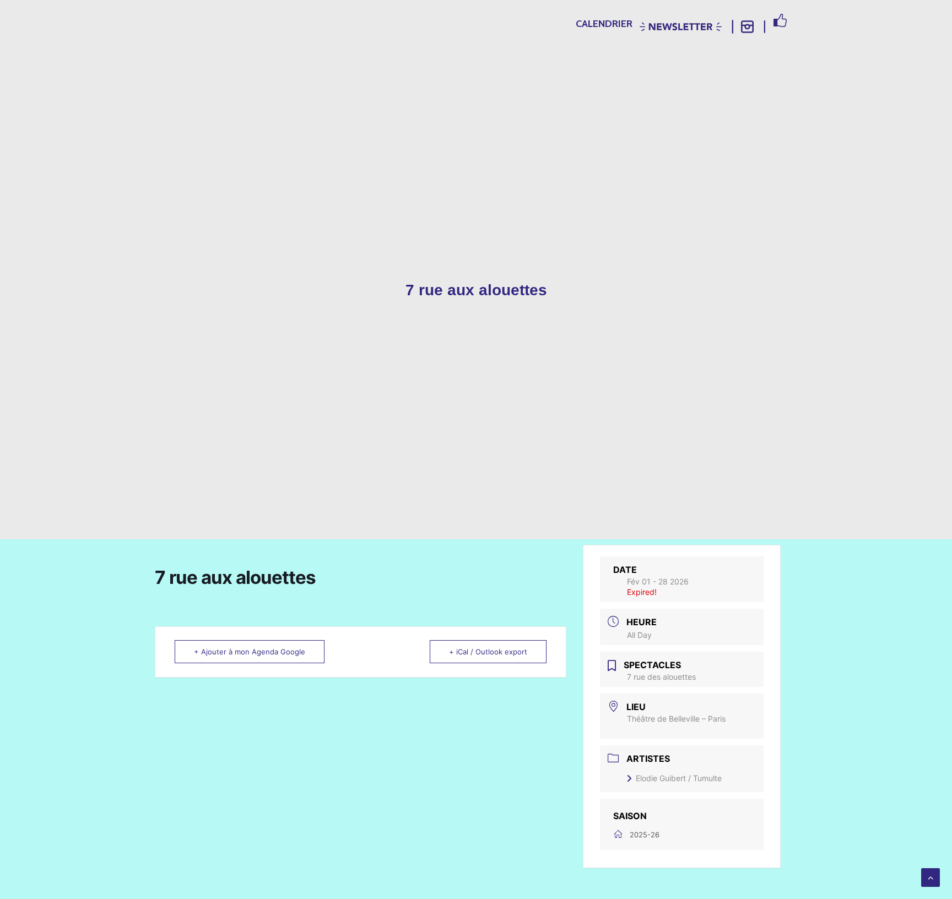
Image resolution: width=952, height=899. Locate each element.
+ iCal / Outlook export (488, 651)
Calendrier (604, 24)
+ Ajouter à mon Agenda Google (249, 651)
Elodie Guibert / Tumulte (679, 778)
